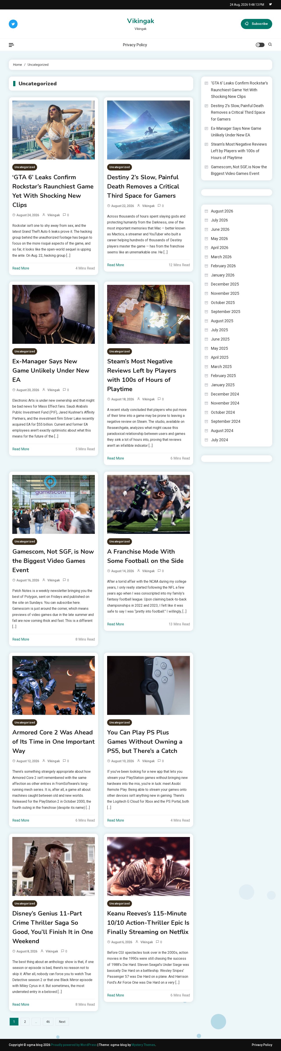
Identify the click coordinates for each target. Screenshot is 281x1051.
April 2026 (219, 247)
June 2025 (220, 339)
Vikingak (140, 21)
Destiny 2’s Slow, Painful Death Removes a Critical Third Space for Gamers (143, 186)
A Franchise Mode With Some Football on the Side (145, 556)
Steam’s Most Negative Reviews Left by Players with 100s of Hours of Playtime (141, 375)
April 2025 (219, 357)
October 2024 (223, 412)
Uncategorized (24, 167)
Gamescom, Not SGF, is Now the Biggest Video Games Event (53, 560)
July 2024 (219, 440)
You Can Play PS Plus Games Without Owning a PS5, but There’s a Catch (144, 741)
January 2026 (222, 275)
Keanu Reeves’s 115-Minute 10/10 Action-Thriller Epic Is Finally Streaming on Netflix (148, 922)
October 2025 (223, 302)
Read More (20, 268)
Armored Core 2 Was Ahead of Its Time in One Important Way (53, 741)
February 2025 (223, 375)
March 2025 (221, 366)
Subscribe (260, 24)
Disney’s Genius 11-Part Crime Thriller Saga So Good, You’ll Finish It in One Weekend (52, 927)
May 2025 (219, 348)
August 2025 (222, 321)
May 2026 (219, 238)
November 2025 (225, 293)
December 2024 (225, 394)
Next (62, 1022)
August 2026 (222, 211)
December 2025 (225, 284)
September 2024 (225, 421)
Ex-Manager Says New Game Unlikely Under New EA (50, 370)
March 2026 (221, 257)
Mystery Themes (143, 1045)
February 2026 (223, 266)
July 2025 (219, 330)
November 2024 (225, 403)
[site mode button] (260, 45)
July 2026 (219, 220)
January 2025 (222, 385)
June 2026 (220, 229)
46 (48, 1022)
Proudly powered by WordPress (74, 1045)
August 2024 (222, 430)
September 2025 (225, 311)
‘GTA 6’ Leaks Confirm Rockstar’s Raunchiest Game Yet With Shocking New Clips (53, 191)
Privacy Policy (135, 44)
